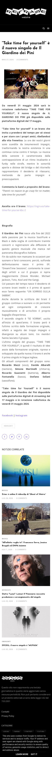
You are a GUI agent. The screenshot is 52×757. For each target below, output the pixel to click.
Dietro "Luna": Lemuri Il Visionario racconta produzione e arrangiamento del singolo (23, 595)
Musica (5, 490)
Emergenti (8, 426)
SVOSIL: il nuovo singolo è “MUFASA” (20, 645)
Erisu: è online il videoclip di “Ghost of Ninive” (24, 494)
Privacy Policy (8, 716)
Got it (34, 754)
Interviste (6, 590)
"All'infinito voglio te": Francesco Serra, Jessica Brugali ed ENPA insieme (24, 544)
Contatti (5, 712)
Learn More (22, 754)
